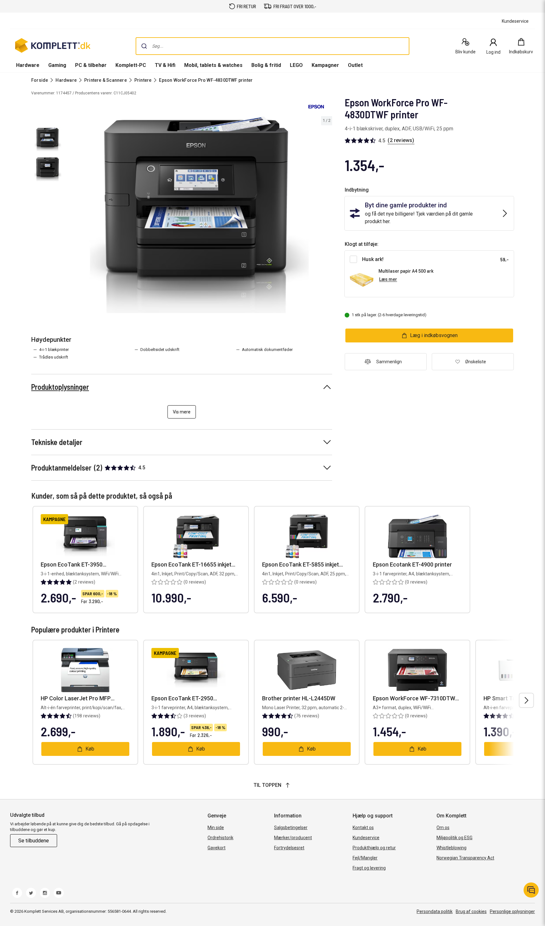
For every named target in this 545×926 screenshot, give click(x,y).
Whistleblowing (451, 847)
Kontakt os (363, 827)
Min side (216, 827)
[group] (199, 214)
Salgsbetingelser (291, 827)
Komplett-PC (130, 65)
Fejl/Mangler (365, 857)
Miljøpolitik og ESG (454, 837)
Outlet (355, 65)
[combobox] (272, 46)
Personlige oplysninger (512, 911)
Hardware (27, 65)
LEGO (296, 65)
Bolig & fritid (266, 65)
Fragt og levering (369, 867)
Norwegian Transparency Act (465, 857)
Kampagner (325, 65)
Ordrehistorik (220, 837)
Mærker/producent (293, 837)
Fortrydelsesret (289, 847)
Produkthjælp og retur (374, 847)
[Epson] (316, 106)
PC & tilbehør (91, 65)
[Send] (144, 46)
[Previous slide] (72, 216)
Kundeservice (366, 837)
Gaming (57, 65)
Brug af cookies (471, 911)
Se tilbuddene (33, 841)
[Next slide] (326, 216)
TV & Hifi (165, 65)
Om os (443, 827)
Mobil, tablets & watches (213, 65)
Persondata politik (435, 911)
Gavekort (217, 847)
